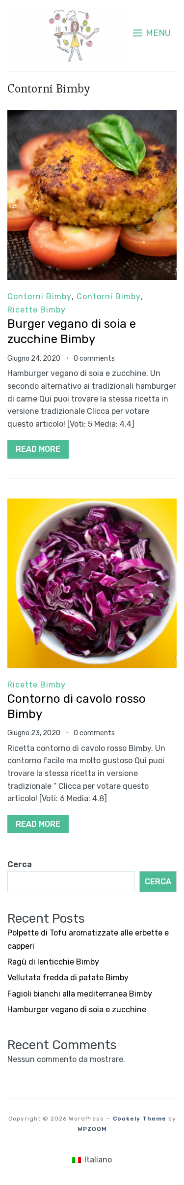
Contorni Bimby (39, 296)
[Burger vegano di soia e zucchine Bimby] (92, 117)
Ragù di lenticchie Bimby (53, 962)
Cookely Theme (139, 1118)
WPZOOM (92, 1128)
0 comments (94, 358)
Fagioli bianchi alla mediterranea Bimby (79, 993)
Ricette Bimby (36, 309)
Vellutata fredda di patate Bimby (68, 977)
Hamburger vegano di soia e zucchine (76, 1009)
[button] (152, 33)
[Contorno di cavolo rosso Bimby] (92, 505)
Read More (38, 449)
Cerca (19, 864)
